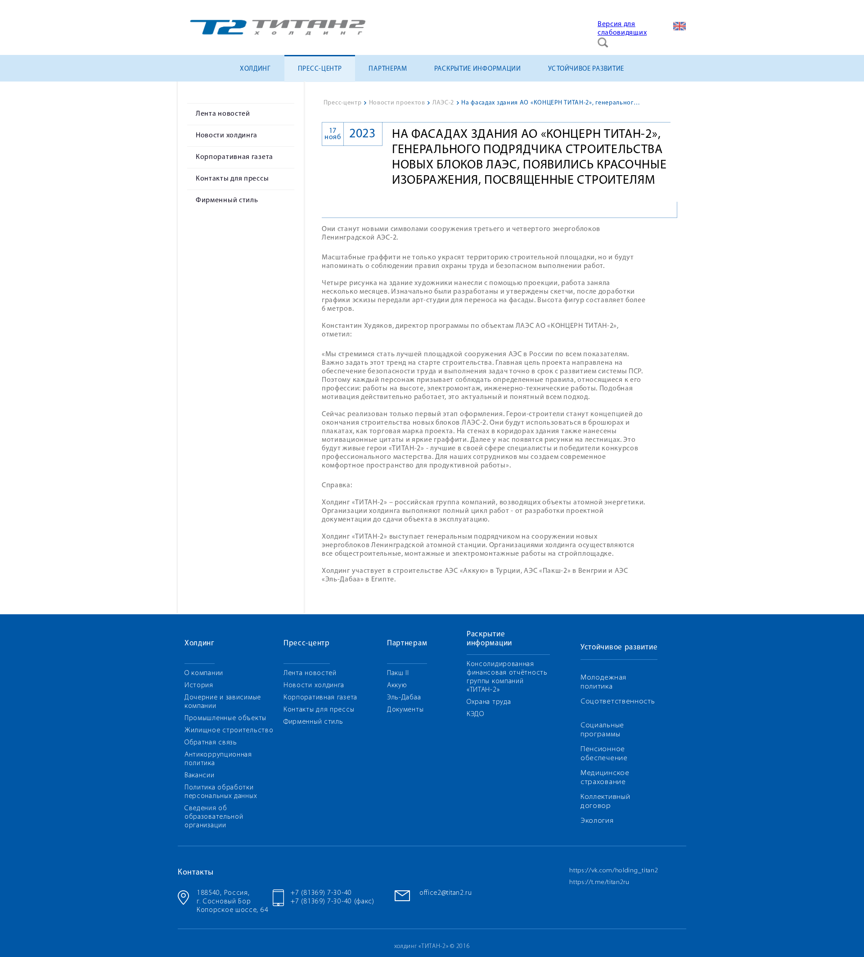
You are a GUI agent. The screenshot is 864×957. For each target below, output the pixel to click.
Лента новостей (223, 114)
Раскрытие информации (477, 69)
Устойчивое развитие (586, 69)
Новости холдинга (226, 135)
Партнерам (388, 69)
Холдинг (255, 69)
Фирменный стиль (227, 200)
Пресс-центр (320, 69)
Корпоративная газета (234, 157)
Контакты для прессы (232, 178)
